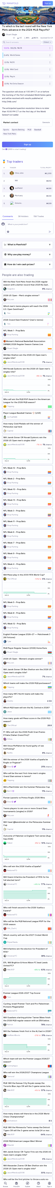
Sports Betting (18, 130)
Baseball (37, 130)
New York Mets (9, 134)
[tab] (7, 216)
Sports (6, 130)
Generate (46, 122)
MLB (29, 130)
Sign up (48, 3)
